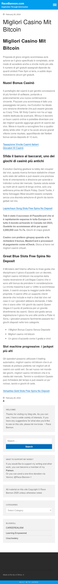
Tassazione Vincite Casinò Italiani (21, 144)
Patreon (10, 470)
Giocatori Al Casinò (13, 148)
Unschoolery (12, 538)
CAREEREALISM (14, 527)
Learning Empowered (16, 532)
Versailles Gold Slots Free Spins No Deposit (26, 391)
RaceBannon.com (12, 3)
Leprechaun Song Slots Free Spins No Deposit (27, 208)
